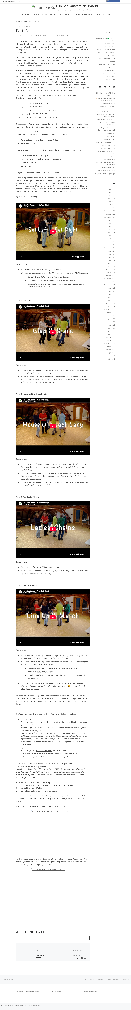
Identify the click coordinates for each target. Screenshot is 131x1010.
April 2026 (111, 199)
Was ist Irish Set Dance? (44, 15)
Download (60, 806)
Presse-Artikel (109, 76)
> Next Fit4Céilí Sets (106, 53)
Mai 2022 (112, 325)
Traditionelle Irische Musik (106, 170)
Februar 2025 (110, 239)
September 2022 (109, 316)
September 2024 (109, 248)
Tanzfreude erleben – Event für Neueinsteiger (105, 158)
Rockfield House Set (108, 104)
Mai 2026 (112, 195)
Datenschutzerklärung (91, 991)
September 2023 (109, 285)
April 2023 (111, 297)
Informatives (109, 70)
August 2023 (111, 288)
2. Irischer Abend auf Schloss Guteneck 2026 (105, 94)
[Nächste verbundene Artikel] (87, 938)
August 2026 (111, 189)
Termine (98, 15)
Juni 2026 (112, 192)
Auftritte (111, 56)
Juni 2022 (112, 322)
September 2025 (109, 217)
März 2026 (111, 202)
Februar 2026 (110, 205)
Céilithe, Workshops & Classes (105, 60)
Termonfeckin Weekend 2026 (105, 142)
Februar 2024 (110, 269)
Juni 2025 (112, 226)
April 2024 (111, 263)
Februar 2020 (110, 337)
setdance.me (23, 36)
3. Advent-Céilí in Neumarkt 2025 (106, 153)
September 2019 (109, 350)
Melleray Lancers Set (108, 167)
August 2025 (111, 220)
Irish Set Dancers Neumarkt (15, 1005)
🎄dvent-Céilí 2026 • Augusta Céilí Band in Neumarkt (105, 99)
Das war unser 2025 (108, 145)
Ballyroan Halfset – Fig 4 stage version (79, 958)
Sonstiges (110, 80)
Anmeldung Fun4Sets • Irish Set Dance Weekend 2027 (106, 129)
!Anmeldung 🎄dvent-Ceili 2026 (105, 39)
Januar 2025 (111, 242)
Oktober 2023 (110, 282)
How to (112, 67)
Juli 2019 (112, 353)
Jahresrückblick (108, 73)
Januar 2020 (111, 340)
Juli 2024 (112, 254)
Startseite (27, 15)
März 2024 (111, 266)
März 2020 (111, 334)
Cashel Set (40, 955)
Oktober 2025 (110, 214)
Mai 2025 (112, 229)
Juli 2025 (112, 223)
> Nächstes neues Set (106, 50)
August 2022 (111, 319)
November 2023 (109, 279)
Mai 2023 (112, 294)
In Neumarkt (65, 15)
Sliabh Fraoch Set (109, 139)
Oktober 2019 (110, 347)
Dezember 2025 (109, 208)
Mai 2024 (112, 260)
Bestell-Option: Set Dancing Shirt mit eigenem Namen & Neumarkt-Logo (106, 114)
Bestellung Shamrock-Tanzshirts (107, 108)
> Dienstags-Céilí (108, 46)
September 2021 (109, 331)
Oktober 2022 (110, 313)
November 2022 (109, 310)
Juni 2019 (112, 356)
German (111, 1)
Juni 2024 (112, 257)
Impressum (20, 991)
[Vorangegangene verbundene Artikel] (82, 938)
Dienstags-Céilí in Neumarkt (105, 119)
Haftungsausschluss (32, 991)
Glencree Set (111, 133)
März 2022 (111, 328)
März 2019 (111, 359)
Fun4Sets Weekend (107, 64)
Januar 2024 (111, 273)
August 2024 (111, 251)
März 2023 (111, 300)
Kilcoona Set (111, 136)
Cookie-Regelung (55, 991)
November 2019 (109, 343)
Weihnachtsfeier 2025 (107, 148)
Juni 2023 (112, 291)
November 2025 (109, 211)
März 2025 (111, 236)
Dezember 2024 (109, 245)
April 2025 (111, 233)
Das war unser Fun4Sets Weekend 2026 (107, 124)
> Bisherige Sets (29, 21)
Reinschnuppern (83, 15)
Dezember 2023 (109, 276)
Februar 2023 (110, 303)
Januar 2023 (111, 307)
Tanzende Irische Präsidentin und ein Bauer (105, 163)
